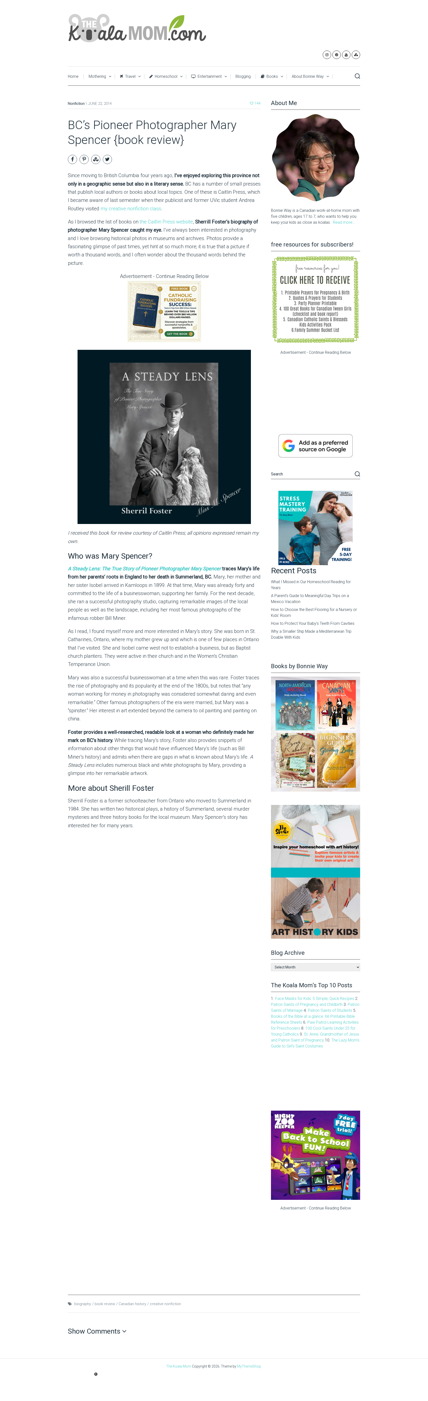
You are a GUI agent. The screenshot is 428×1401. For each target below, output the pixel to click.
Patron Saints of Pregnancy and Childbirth (307, 1004)
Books (272, 76)
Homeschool (165, 76)
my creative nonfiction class (131, 209)
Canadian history (132, 1304)
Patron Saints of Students (330, 1010)
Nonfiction (76, 103)
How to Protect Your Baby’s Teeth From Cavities (312, 623)
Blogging (243, 76)
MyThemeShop (249, 1366)
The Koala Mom (178, 1366)
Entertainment (209, 76)
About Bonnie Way (308, 76)
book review (105, 1304)
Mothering (97, 76)
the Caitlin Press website (166, 222)
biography (82, 1304)
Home (73, 76)
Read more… (344, 222)
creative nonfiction (165, 1304)
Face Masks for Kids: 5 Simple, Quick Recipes (314, 998)
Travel (129, 76)
